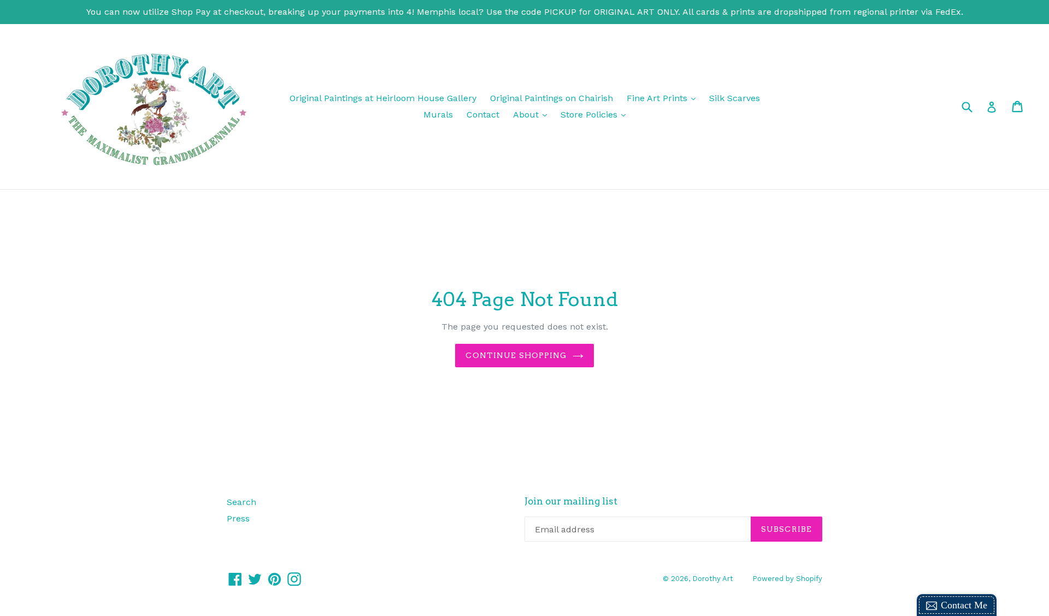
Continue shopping (516, 355)
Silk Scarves (734, 98)
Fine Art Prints (664, 97)
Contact (483, 114)
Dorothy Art (712, 578)
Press (238, 518)
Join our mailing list (570, 501)
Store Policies (596, 114)
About (532, 114)
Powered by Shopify (787, 578)
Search (241, 502)
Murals (438, 114)
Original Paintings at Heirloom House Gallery (383, 98)
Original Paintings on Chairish (551, 98)
